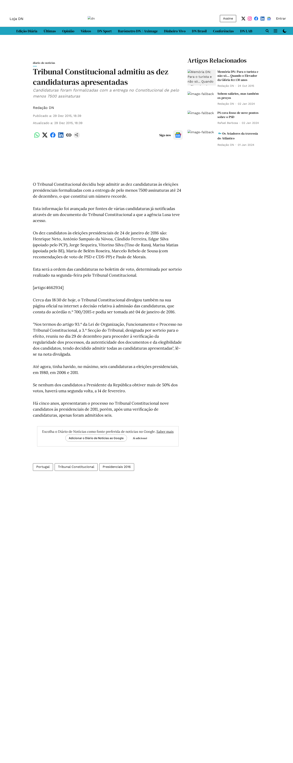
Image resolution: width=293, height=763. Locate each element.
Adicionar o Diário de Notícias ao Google (96, 438)
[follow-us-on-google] (178, 135)
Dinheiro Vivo (175, 31)
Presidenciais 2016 (117, 467)
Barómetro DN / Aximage (138, 31)
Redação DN (43, 107)
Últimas (50, 31)
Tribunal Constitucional (76, 467)
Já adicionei (140, 438)
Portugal (43, 467)
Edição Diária (26, 31)
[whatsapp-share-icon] (37, 137)
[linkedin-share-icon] (61, 137)
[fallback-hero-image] (202, 78)
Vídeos (86, 31)
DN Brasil (199, 31)
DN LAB (246, 31)
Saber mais (165, 431)
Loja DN (16, 19)
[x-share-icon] (45, 137)
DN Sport (104, 31)
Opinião (68, 31)
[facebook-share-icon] (53, 137)
